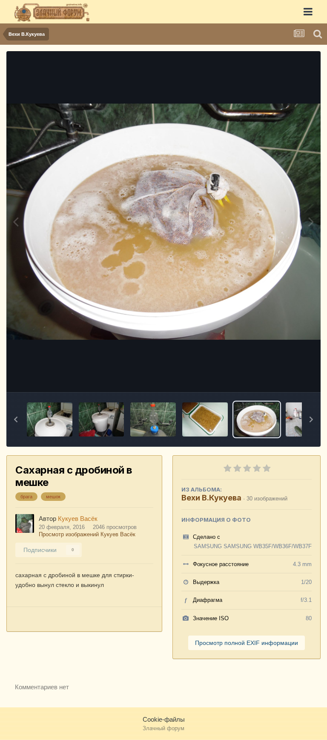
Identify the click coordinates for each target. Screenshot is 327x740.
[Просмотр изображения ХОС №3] (101, 419)
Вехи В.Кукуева (211, 497)
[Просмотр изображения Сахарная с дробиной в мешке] (257, 419)
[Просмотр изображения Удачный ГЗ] (153, 419)
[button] (15, 419)
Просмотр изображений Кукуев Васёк (87, 534)
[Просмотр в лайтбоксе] (163, 222)
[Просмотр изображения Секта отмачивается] (205, 419)
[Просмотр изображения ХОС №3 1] (49, 419)
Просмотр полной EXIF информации (246, 642)
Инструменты (282, 376)
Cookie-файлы (164, 719)
